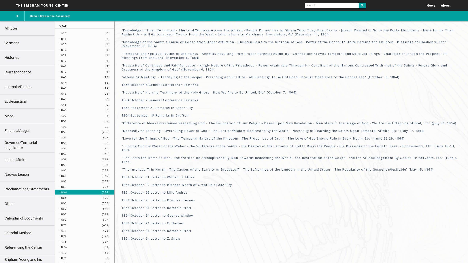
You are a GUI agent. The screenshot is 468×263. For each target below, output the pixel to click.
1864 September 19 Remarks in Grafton (155, 115)
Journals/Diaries (18, 87)
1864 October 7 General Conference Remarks (160, 100)
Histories (12, 57)
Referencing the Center (23, 247)
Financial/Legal (17, 130)
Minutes (11, 28)
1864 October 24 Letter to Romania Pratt (157, 208)
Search (362, 5)
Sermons (12, 43)
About (446, 5)
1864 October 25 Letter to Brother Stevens (158, 200)
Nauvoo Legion (17, 174)
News (431, 5)
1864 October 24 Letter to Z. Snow (151, 239)
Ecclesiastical (16, 101)
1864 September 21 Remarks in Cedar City (157, 108)
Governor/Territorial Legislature (21, 145)
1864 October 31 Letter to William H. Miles (158, 177)
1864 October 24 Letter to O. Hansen (153, 223)
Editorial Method (18, 233)
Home (34, 16)
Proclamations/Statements (27, 189)
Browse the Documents (55, 16)
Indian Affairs (15, 160)
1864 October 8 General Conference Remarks (160, 85)
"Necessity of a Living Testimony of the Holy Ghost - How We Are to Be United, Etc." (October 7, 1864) (209, 92)
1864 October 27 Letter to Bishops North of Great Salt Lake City (177, 185)
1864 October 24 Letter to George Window (158, 216)
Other (9, 203)
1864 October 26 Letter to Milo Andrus (155, 192)
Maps (9, 116)
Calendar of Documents (24, 218)
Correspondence (18, 72)
